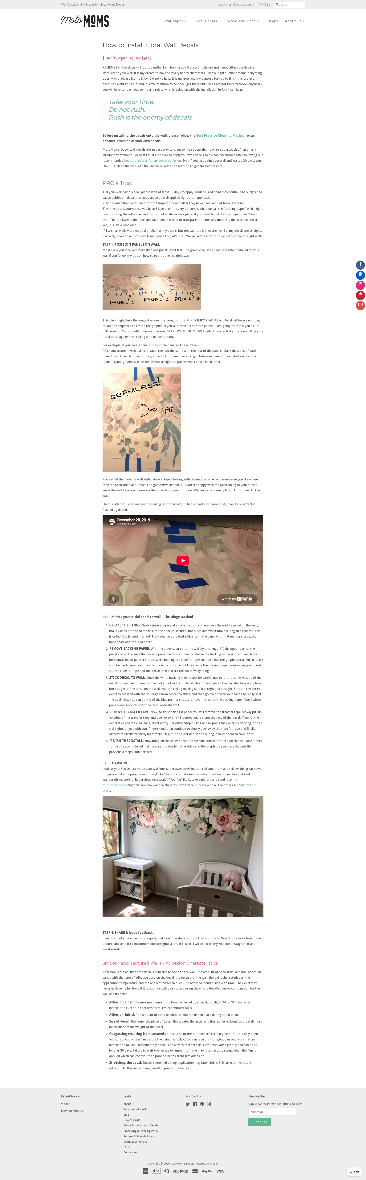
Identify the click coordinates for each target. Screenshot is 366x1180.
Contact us (130, 1152)
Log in (222, 4)
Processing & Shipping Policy (141, 1130)
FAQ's (127, 1147)
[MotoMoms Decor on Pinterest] (202, 1104)
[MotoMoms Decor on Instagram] (209, 1104)
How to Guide (132, 1120)
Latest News (70, 1096)
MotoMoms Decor (182, 1163)
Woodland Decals (243, 21)
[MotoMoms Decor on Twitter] (188, 1104)
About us (294, 21)
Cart (267, 4)
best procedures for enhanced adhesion (152, 160)
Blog (126, 1114)
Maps (273, 21)
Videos (65, 1104)
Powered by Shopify (206, 1163)
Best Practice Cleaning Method (220, 135)
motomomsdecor (115, 785)
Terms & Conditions (135, 1141)
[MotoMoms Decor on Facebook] (195, 1104)
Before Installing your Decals (141, 1125)
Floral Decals (205, 21)
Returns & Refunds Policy (139, 1136)
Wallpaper (174, 21)
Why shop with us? (135, 1109)
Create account (243, 4)
